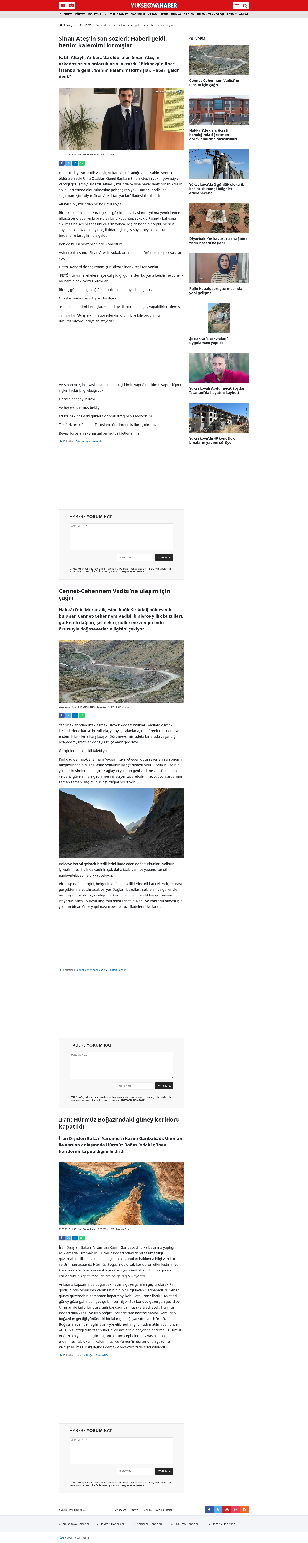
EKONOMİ (138, 14)
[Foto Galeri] (71, 5)
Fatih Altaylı (82, 441)
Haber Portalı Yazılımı (77, 1537)
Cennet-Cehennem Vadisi (90, 969)
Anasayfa (69, 25)
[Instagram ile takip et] (235, 1509)
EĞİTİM (80, 14)
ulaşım (122, 969)
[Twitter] (68, 163)
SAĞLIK (189, 14)
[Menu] (237, 5)
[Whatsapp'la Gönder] (81, 163)
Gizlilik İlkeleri (164, 1509)
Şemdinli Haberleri (149, 1524)
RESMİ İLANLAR (238, 14)
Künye (134, 1509)
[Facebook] (62, 163)
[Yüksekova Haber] (154, 5)
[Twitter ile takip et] (218, 1509)
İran (98, 1355)
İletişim (147, 1509)
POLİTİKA (95, 14)
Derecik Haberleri (223, 1524)
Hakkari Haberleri (112, 1524)
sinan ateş (97, 441)
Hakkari (112, 969)
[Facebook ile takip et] (209, 1509)
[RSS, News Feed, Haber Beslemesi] (244, 1509)
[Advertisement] (29, 71)
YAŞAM (153, 14)
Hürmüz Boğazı (84, 1355)
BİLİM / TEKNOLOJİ (210, 14)
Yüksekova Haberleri (76, 1524)
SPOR (164, 14)
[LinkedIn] (75, 163)
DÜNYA (176, 14)
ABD (105, 1355)
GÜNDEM (65, 14)
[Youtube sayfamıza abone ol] (226, 1509)
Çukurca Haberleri (186, 1524)
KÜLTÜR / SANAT (116, 14)
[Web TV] (63, 5)
